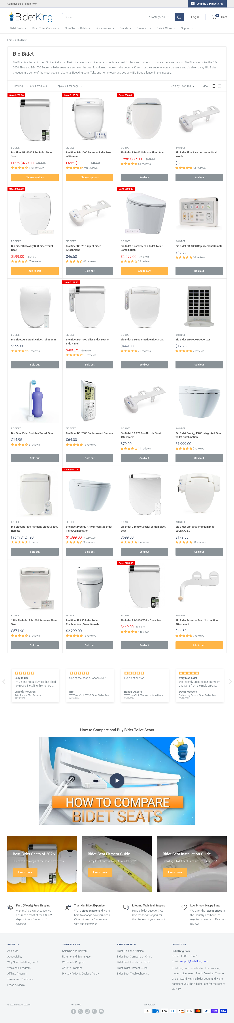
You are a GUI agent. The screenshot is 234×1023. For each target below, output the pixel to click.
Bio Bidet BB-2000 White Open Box (141, 620)
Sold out (144, 177)
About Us (12, 951)
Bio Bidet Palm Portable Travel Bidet (32, 433)
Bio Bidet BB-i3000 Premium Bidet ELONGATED (195, 528)
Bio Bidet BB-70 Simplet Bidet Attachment (83, 248)
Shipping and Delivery (74, 951)
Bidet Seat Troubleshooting (133, 973)
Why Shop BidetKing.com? (22, 962)
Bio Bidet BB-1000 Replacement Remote (199, 246)
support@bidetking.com (194, 961)
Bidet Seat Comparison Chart (134, 956)
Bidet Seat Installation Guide (133, 962)
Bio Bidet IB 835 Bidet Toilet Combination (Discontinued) (82, 622)
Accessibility (14, 956)
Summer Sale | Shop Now (22, 3)
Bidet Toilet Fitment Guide (132, 968)
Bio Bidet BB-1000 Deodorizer (193, 339)
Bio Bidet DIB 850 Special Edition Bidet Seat (143, 528)
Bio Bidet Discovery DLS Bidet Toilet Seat (32, 248)
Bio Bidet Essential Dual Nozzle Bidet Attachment (197, 622)
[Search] (179, 17)
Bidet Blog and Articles (130, 951)
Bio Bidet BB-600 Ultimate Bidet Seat (142, 152)
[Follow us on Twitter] (80, 1011)
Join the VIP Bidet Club (210, 3)
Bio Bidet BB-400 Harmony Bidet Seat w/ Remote (34, 528)
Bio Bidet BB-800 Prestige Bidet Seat (142, 339)
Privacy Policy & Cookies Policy (80, 973)
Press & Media (16, 985)
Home (10, 40)
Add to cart (35, 270)
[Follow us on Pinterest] (94, 1011)
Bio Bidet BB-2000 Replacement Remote (89, 433)
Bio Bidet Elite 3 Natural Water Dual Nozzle (196, 154)
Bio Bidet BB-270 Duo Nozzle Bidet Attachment (141, 435)
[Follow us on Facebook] (73, 1011)
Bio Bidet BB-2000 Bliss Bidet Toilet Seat (32, 154)
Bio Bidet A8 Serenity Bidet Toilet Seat (33, 339)
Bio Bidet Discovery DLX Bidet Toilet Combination (142, 248)
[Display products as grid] (213, 86)
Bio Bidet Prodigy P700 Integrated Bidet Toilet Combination (199, 435)
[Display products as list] (219, 86)
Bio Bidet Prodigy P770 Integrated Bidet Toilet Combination (89, 528)
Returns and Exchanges (76, 956)
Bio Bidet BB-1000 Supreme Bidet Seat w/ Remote (88, 154)
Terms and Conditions (20, 979)
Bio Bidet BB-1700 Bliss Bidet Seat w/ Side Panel (88, 341)
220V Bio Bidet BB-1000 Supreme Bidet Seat (34, 622)
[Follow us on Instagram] (87, 1011)
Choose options (35, 177)
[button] (4, 681)
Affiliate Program (17, 973)
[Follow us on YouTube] (101, 1011)
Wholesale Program (19, 968)
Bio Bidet (22, 40)
